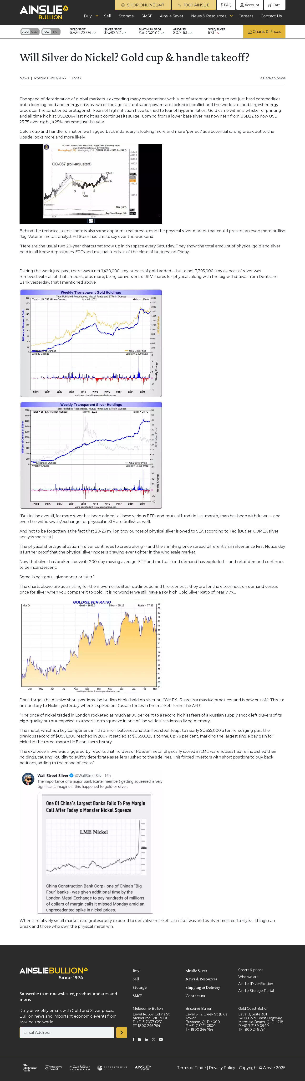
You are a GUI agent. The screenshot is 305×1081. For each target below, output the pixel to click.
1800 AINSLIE (196, 5)
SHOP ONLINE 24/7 (145, 5)
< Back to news (272, 78)
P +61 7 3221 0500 (201, 1026)
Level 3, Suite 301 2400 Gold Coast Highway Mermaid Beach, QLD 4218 (260, 1018)
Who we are (248, 977)
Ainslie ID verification (255, 984)
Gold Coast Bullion (253, 1008)
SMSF (147, 16)
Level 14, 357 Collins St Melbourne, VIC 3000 (151, 1016)
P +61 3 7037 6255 (147, 1022)
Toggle (30, 31)
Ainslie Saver (171, 16)
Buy (88, 16)
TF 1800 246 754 (146, 1026)
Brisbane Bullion (199, 1008)
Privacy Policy (222, 1068)
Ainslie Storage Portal (256, 991)
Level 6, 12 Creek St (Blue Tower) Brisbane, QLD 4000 (207, 1018)
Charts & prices (250, 970)
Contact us (195, 995)
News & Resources (208, 16)
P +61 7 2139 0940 (253, 1026)
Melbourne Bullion (148, 1008)
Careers (246, 16)
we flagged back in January (109, 131)
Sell (107, 16)
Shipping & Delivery (203, 987)
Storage (126, 16)
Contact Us (271, 16)
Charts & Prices (267, 31)
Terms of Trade (191, 1068)
